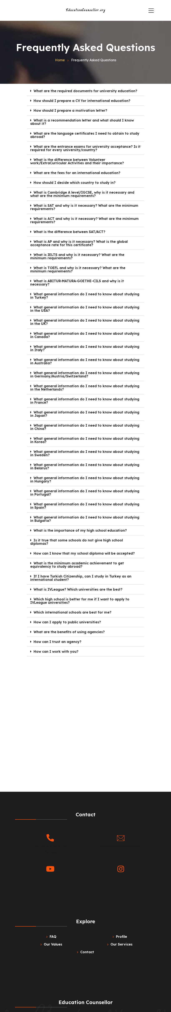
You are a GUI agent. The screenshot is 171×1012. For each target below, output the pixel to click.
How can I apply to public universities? (67, 622)
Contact (87, 952)
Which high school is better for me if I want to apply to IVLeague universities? (79, 601)
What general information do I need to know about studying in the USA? (84, 309)
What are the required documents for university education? (85, 91)
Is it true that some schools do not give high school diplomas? (76, 542)
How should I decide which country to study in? (75, 182)
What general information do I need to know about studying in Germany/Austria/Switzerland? (84, 374)
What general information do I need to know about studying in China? (84, 427)
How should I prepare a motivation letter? (70, 110)
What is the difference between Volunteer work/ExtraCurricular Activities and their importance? (77, 161)
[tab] (85, 91)
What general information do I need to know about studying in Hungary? (84, 479)
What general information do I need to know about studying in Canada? (84, 335)
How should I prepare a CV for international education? (82, 101)
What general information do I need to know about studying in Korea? (84, 440)
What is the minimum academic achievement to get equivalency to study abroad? (77, 565)
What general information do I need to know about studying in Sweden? (84, 453)
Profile (121, 936)
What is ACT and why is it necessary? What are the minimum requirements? (84, 220)
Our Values (53, 944)
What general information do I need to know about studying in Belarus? (84, 466)
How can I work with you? (56, 651)
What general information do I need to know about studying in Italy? (84, 348)
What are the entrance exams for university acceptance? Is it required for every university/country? (85, 148)
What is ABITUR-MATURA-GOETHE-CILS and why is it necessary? (77, 282)
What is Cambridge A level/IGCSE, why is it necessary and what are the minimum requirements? (82, 194)
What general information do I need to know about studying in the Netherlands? (84, 387)
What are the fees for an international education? (77, 173)
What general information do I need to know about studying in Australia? (84, 361)
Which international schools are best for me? (72, 612)
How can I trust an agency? (57, 642)
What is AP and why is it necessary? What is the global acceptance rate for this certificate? (79, 243)
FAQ (53, 936)
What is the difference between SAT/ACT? (69, 232)
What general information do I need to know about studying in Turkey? (84, 295)
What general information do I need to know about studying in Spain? (84, 506)
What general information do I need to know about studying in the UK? (84, 322)
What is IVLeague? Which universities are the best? (78, 589)
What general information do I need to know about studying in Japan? (84, 414)
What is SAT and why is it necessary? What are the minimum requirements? (84, 207)
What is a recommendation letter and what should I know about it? (82, 122)
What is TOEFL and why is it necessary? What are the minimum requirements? (77, 269)
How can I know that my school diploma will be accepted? (84, 553)
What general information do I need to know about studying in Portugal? (84, 492)
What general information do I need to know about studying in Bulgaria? (84, 519)
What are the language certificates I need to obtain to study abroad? (84, 135)
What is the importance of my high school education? (80, 530)
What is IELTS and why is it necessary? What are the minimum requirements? (77, 256)
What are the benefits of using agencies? (69, 632)
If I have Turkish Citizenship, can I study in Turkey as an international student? (80, 578)
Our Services (121, 944)
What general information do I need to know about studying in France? (84, 401)
